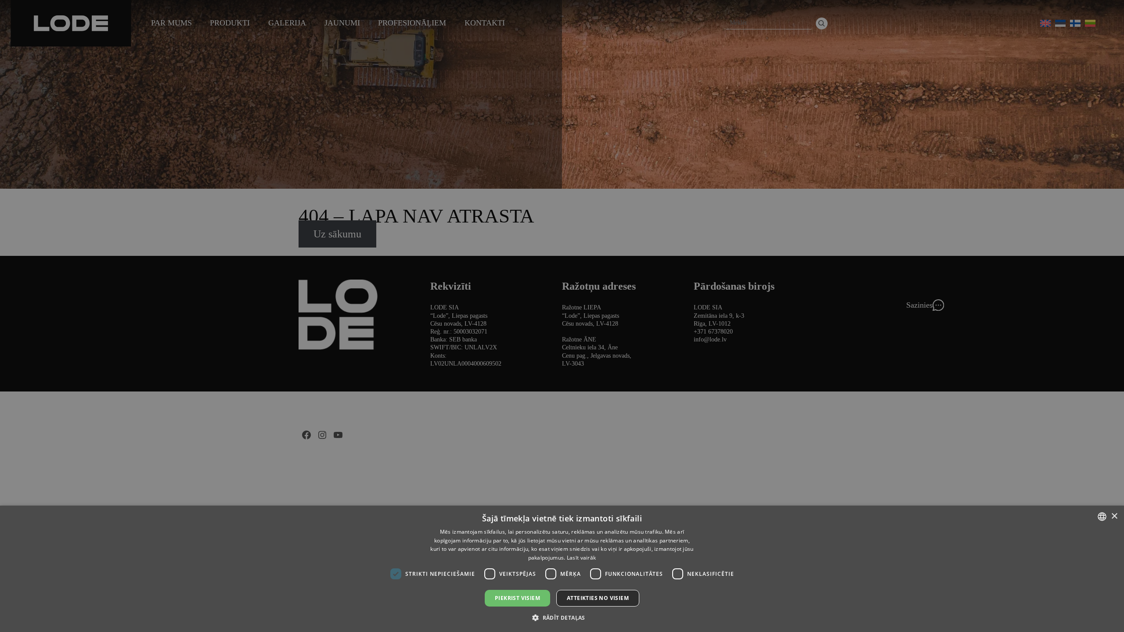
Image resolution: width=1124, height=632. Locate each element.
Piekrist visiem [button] (517, 598)
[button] (562, 617)
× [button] (1114, 516)
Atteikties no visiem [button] (598, 598)
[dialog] (562, 316)
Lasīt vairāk (581, 557)
